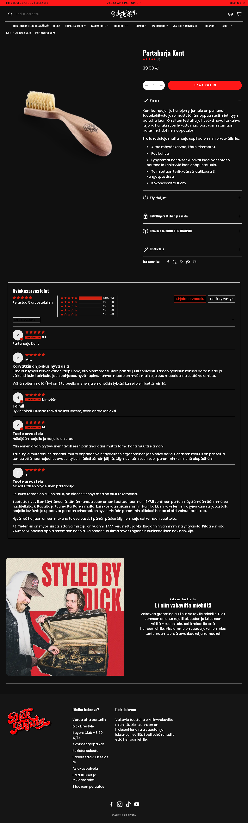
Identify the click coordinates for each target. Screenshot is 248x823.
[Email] (194, 262)
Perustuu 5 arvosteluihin (33, 302)
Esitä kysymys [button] (221, 298)
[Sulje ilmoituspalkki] (244, 3)
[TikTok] (128, 804)
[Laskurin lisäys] (161, 85)
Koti (8, 33)
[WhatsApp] (188, 262)
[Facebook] (168, 262)
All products (23, 33)
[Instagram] (119, 804)
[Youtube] (137, 804)
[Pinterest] (181, 262)
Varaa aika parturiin (122, 3)
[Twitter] (175, 262)
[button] (45, 14)
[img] (35, 332)
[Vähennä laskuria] (146, 85)
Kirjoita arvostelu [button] (190, 298)
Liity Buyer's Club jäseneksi (26, 3)
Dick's (234, 3)
